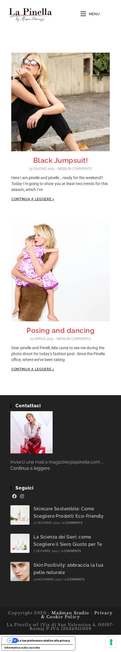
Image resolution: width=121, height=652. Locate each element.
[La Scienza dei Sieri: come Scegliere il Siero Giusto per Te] (20, 543)
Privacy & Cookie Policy (77, 614)
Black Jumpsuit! (60, 160)
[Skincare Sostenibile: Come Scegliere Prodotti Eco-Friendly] (20, 515)
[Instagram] (22, 496)
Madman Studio (69, 612)
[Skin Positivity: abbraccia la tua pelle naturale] (20, 571)
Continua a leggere (30, 468)
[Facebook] (14, 496)
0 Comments (72, 522)
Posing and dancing (60, 330)
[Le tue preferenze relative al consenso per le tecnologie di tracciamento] (111, 642)
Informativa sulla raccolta (22, 647)
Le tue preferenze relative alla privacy (44, 640)
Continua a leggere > (32, 199)
